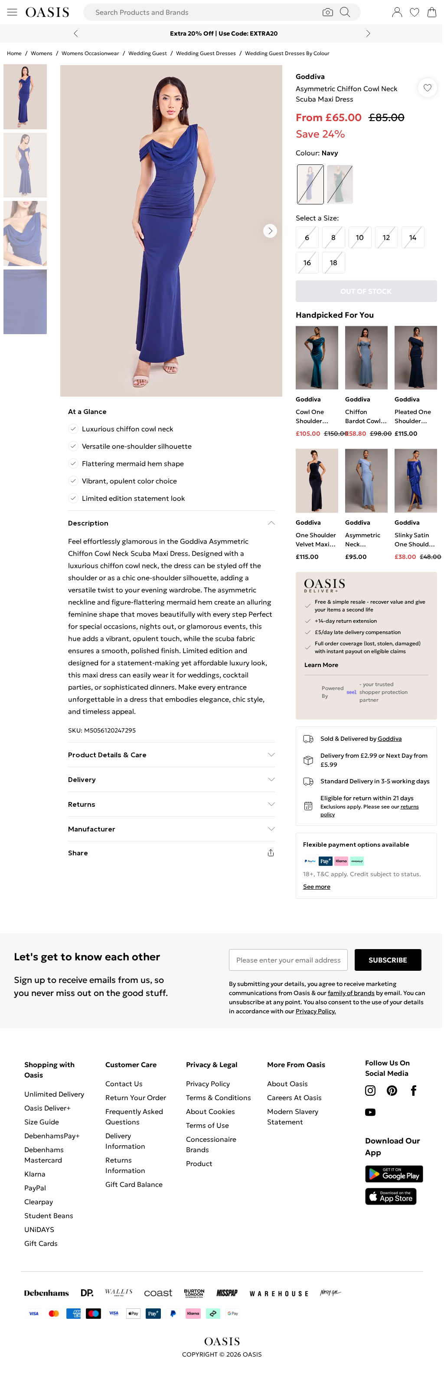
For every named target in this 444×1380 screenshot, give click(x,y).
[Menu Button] (12, 12)
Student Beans (48, 1215)
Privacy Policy (208, 1083)
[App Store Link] (394, 1185)
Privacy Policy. (316, 1011)
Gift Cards (41, 1243)
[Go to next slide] (270, 231)
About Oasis (287, 1083)
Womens (41, 53)
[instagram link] (370, 1090)
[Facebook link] (413, 1090)
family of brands (351, 993)
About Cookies (210, 1111)
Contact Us (124, 1083)
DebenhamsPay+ (52, 1135)
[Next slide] (368, 33)
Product (199, 1163)
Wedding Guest (147, 53)
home (14, 53)
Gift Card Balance (134, 1184)
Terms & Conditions (218, 1097)
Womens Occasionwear (90, 53)
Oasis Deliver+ (47, 1108)
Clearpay (38, 1201)
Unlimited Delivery (54, 1094)
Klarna (35, 1174)
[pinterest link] (392, 1090)
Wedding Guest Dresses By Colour (287, 53)
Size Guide (41, 1121)
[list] (171, 231)
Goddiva (310, 76)
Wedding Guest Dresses (206, 53)
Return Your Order (135, 1097)
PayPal (35, 1187)
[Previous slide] (75, 33)
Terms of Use (207, 1125)
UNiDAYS (39, 1229)
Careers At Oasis (294, 1097)
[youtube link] (370, 1112)
